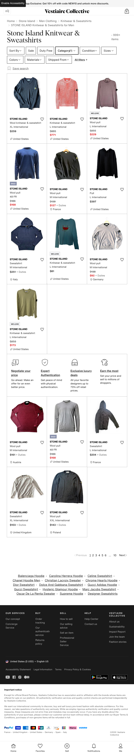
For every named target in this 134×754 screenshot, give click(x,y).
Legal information (43, 669)
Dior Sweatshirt (24, 585)
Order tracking (40, 621)
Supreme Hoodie (71, 594)
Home (11, 21)
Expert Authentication (50, 373)
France (7, 732)
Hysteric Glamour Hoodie (60, 589)
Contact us (90, 624)
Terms (58, 669)
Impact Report (117, 632)
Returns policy (39, 642)
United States (36, 732)
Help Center (91, 619)
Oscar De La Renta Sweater (36, 594)
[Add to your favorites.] (42, 119)
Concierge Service (11, 626)
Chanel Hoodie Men (26, 580)
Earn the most (109, 371)
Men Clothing (48, 21)
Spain (58, 732)
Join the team (117, 637)
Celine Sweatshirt (100, 576)
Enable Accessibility (12, 3)
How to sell (66, 619)
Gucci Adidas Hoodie (102, 585)
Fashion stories (117, 642)
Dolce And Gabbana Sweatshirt (61, 585)
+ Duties (61, 205)
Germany (49, 732)
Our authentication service (43, 631)
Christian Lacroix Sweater (63, 580)
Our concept (13, 619)
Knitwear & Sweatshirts (76, 21)
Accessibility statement (18, 669)
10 (114, 555)
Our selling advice (66, 626)
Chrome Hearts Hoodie (101, 580)
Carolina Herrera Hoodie (66, 576)
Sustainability (117, 627)
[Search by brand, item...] (7, 11)
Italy (65, 732)
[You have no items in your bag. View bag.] (126, 11)
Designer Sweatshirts (103, 594)
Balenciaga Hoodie (31, 576)
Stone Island (27, 21)
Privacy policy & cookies (77, 669)
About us (114, 621)
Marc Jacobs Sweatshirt (99, 589)
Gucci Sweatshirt (26, 589)
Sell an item (66, 633)
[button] (126, 11)
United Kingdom (20, 732)
